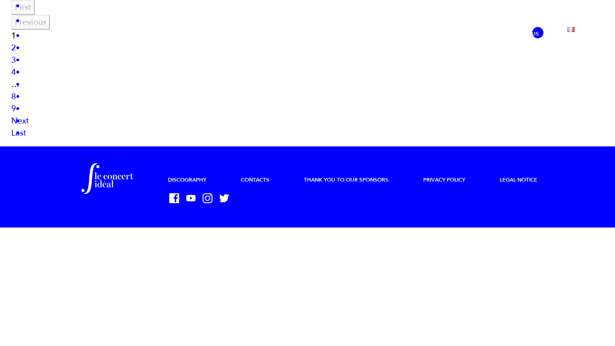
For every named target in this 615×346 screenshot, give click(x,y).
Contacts (255, 179)
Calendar (365, 33)
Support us (522, 33)
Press (439, 33)
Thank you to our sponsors (346, 179)
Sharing (476, 33)
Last (18, 133)
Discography (187, 179)
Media (405, 33)
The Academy (315, 33)
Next (20, 121)
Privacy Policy (444, 179)
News (161, 33)
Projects (265, 33)
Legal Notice (518, 179)
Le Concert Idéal (210, 33)
